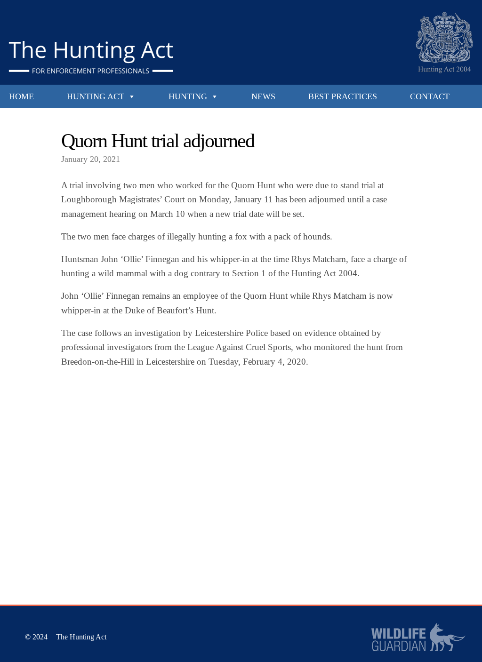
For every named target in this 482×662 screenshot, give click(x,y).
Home (21, 96)
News (263, 96)
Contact (430, 96)
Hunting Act (95, 96)
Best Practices (342, 96)
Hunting (188, 96)
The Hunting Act (81, 637)
